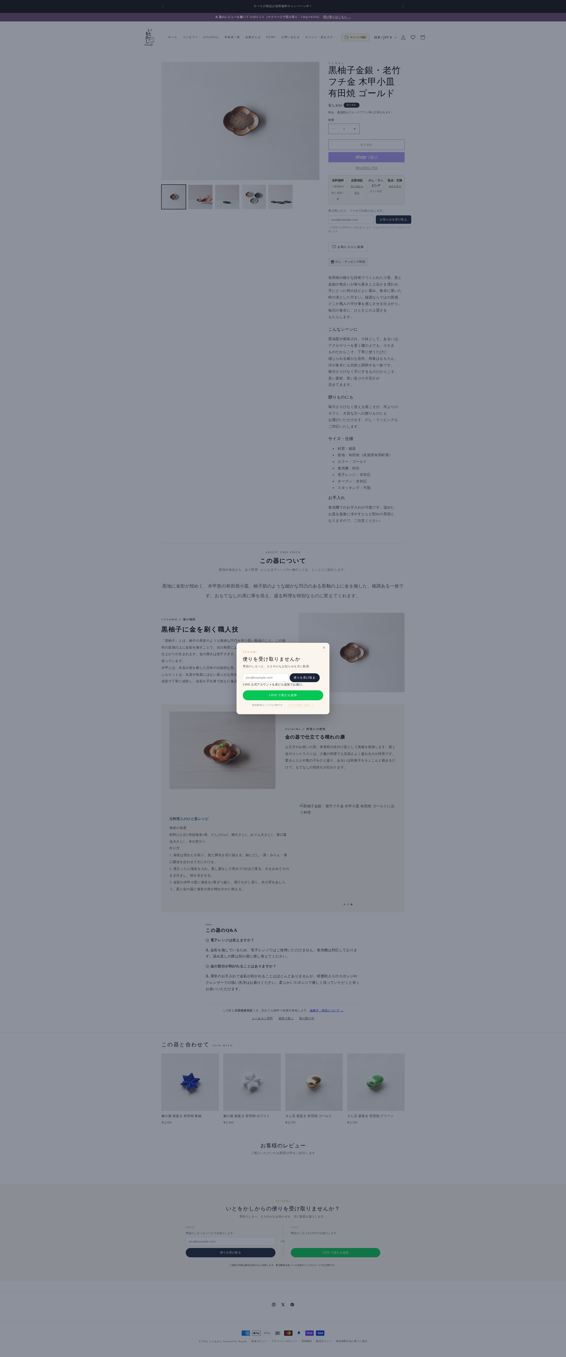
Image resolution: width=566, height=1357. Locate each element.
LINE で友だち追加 (283, 695)
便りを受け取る (305, 677)
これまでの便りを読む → (300, 705)
